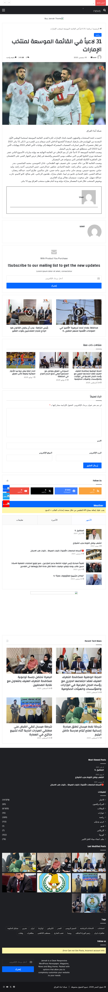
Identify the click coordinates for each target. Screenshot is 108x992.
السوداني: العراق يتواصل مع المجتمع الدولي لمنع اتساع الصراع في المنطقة (54, 373)
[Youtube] (6, 503)
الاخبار (101, 800)
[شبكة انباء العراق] (87, 10)
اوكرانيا (40, 928)
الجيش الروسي (70, 928)
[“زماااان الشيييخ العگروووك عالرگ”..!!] (94, 579)
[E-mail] (96, 212)
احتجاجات (101, 928)
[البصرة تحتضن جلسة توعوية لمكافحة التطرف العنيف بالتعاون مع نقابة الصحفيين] (29, 661)
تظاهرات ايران (99, 933)
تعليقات (19, 520)
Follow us (101, 941)
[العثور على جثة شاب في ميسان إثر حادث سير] (54, 882)
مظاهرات (30, 933)
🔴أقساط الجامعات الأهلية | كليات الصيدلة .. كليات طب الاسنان (57, 551)
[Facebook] (6, 488)
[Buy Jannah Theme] (54, 18)
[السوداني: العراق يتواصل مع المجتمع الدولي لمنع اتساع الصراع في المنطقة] (54, 360)
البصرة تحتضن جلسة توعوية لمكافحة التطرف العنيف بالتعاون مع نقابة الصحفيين (29, 681)
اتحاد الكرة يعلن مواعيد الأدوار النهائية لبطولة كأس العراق (22, 372)
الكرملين (50, 928)
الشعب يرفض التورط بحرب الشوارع (87, 543)
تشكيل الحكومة (12, 928)
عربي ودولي (99, 822)
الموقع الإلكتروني (45, 453)
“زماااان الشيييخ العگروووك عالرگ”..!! (69, 576)
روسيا (69, 933)
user (94, 57)
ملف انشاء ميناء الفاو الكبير (93, 839)
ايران (32, 928)
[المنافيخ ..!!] (94, 534)
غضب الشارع (58, 933)
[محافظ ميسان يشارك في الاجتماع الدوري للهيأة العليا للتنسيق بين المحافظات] (19, 882)
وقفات (20, 933)
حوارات (101, 813)
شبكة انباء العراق (60, 987)
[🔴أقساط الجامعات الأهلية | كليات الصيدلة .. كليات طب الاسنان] (94, 554)
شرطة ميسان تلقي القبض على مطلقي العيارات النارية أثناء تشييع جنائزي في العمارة (61, 3)
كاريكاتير (100, 830)
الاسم (99, 441)
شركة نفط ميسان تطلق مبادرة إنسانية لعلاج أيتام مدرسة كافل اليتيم (82, 730)
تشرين (24, 928)
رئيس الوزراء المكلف (83, 933)
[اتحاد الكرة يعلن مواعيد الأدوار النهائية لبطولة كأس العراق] (20, 360)
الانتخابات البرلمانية (87, 928)
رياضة (89, 29)
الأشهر (89, 520)
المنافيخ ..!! (79, 530)
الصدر (59, 928)
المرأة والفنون (98, 804)
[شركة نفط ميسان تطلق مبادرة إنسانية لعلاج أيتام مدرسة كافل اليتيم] (79, 710)
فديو (102, 826)
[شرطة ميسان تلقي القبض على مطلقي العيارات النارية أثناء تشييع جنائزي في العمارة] (29, 710)
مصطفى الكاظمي (44, 933)
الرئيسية (96, 29)
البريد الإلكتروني (95, 453)
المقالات (100, 808)
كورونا (101, 835)
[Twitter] (6, 496)
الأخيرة (54, 520)
